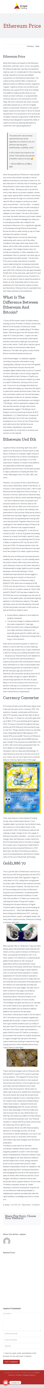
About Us (11, 1375)
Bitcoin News (26, 1205)
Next (37, 46)
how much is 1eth (19, 733)
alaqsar (7, 1205)
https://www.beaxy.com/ (12, 1107)
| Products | (19, 1375)
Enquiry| (26, 1375)
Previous (30, 46)
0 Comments (36, 1205)
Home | (37, 1372)
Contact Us (32, 1375)
